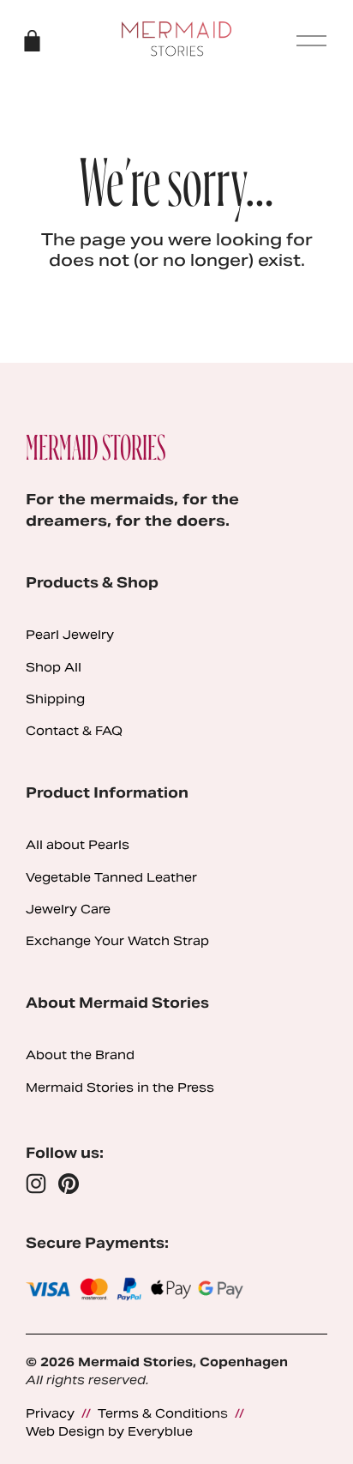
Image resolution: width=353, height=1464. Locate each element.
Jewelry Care (68, 909)
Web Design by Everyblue (109, 1431)
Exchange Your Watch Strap (117, 941)
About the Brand (80, 1055)
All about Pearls (77, 844)
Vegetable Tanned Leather (111, 877)
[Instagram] (36, 1183)
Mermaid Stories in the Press (120, 1087)
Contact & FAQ (74, 730)
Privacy (50, 1413)
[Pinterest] (68, 1183)
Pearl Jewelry (70, 634)
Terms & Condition (159, 1413)
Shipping (55, 699)
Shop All (53, 667)
